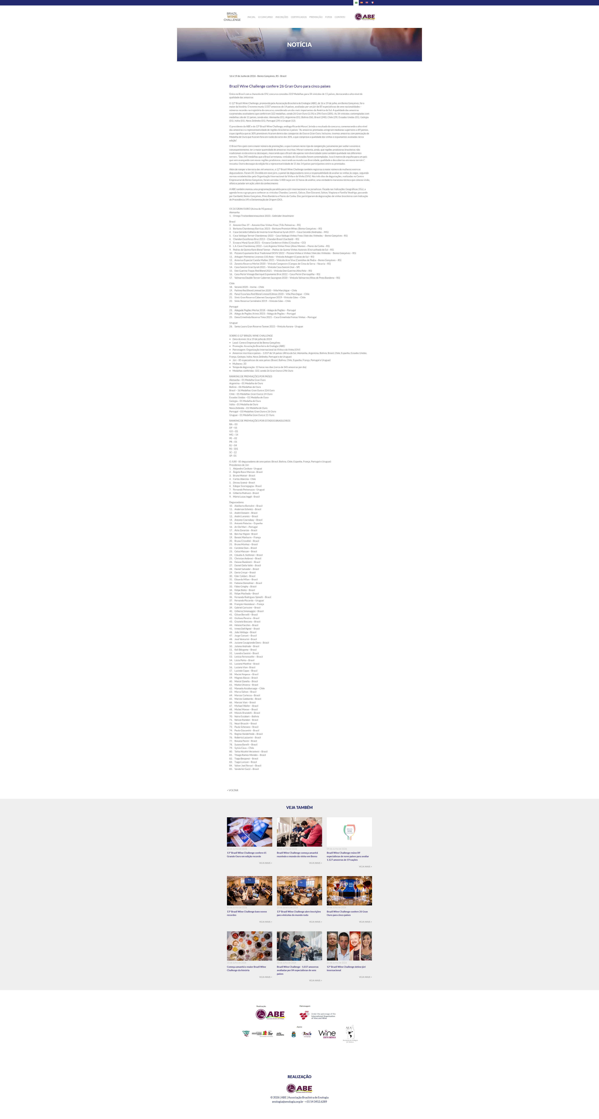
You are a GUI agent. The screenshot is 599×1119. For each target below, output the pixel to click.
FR (372, 2)
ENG (367, 2)
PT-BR (356, 2)
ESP (361, 2)
